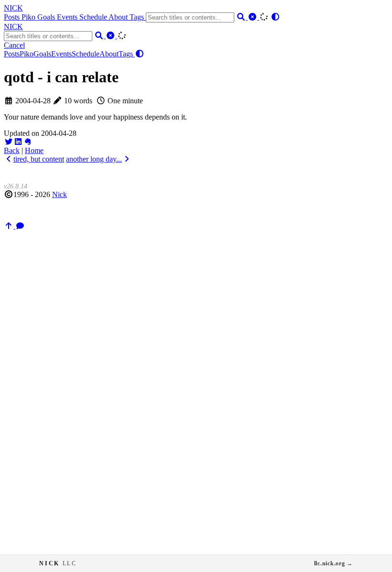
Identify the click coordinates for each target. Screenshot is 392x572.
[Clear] (253, 17)
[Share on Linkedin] (18, 142)
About (119, 17)
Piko (29, 17)
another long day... (94, 159)
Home (34, 150)
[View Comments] (20, 226)
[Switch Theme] (275, 17)
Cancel (14, 45)
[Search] (242, 17)
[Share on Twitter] (8, 142)
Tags (138, 17)
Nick (59, 194)
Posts (13, 17)
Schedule (94, 17)
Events (68, 17)
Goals (47, 17)
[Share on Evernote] (28, 142)
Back (12, 150)
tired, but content (38, 159)
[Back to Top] (9, 226)
